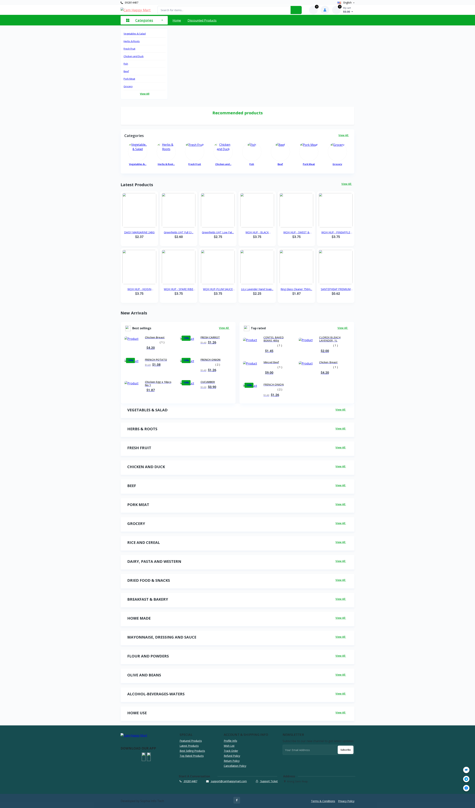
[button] (143, 756)
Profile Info (230, 740)
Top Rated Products (192, 756)
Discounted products (202, 20)
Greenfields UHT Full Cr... (178, 232)
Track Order (231, 750)
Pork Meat (129, 78)
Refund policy (232, 756)
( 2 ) (217, 364)
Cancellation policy (235, 766)
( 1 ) (162, 342)
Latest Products (189, 745)
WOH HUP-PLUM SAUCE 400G (218, 289)
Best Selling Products (192, 750)
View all (144, 93)
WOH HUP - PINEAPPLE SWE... (335, 232)
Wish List (229, 745)
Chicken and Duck (134, 56)
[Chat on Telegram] (466, 779)
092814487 (131, 2)
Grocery (128, 86)
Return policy (232, 761)
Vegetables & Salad (135, 33)
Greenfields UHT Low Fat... (218, 232)
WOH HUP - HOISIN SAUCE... (139, 289)
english (347, 2)
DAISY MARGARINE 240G (139, 232)
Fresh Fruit (129, 48)
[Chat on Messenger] (466, 788)
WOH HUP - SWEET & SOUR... (296, 232)
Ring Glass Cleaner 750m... (296, 289)
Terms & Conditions (323, 801)
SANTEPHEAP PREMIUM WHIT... (335, 289)
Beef (126, 71)
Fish (126, 63)
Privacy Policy (346, 801)
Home (177, 20)
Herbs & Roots (132, 41)
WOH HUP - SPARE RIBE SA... (178, 289)
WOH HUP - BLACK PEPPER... (257, 232)
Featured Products (191, 740)
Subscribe (345, 749)
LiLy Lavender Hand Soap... (257, 289)
